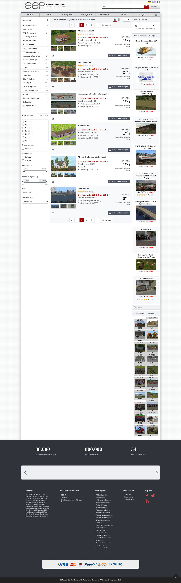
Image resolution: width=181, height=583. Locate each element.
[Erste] (71, 25)
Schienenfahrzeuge (30, 60)
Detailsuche (154, 6)
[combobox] (35, 192)
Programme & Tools (30, 48)
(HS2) (85, 167)
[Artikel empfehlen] (53, 56)
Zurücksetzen (43, 115)
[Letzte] (91, 25)
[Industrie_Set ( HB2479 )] (63, 195)
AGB (80, 580)
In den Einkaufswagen (120, 55)
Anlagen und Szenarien (31, 56)
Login (142, 14)
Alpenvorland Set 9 (86, 31)
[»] (86, 25)
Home (30, 14)
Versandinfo (87, 580)
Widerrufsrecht (104, 580)
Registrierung (128, 497)
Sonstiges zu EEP (29, 106)
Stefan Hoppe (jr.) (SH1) (91, 74)
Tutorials (64, 497)
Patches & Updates (29, 41)
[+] (63, 37)
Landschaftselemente (30, 90)
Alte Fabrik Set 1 (85, 62)
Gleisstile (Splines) (29, 87)
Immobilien (27, 75)
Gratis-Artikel (27, 102)
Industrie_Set (83, 188)
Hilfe (123, 14)
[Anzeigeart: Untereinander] (115, 20)
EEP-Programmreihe (30, 37)
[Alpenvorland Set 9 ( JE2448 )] (63, 37)
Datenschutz (95, 580)
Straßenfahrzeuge (29, 64)
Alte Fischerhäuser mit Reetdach (92, 157)
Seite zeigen (106, 25)
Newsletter (105, 14)
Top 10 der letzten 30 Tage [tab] (144, 36)
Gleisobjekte (27, 83)
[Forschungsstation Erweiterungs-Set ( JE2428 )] (63, 101)
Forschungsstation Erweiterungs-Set (93, 94)
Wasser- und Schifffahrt (31, 71)
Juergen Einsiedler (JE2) (91, 43)
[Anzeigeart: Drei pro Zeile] (119, 20)
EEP (49, 14)
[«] (76, 25)
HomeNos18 (27, 29)
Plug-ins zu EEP (28, 44)
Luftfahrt (25, 67)
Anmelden (127, 494)
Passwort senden (129, 499)
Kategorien (67, 14)
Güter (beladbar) (29, 79)
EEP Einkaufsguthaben (31, 52)
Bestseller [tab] (138, 307)
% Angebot (86, 14)
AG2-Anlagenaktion (30, 25)
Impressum (114, 580)
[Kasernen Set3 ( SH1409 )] (63, 132)
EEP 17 (63, 495)
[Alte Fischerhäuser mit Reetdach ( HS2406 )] (63, 164)
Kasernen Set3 (84, 125)
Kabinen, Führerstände (31, 98)
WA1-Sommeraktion (30, 33)
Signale (25, 94)
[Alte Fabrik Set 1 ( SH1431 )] (63, 69)
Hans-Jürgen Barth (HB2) (92, 201)
